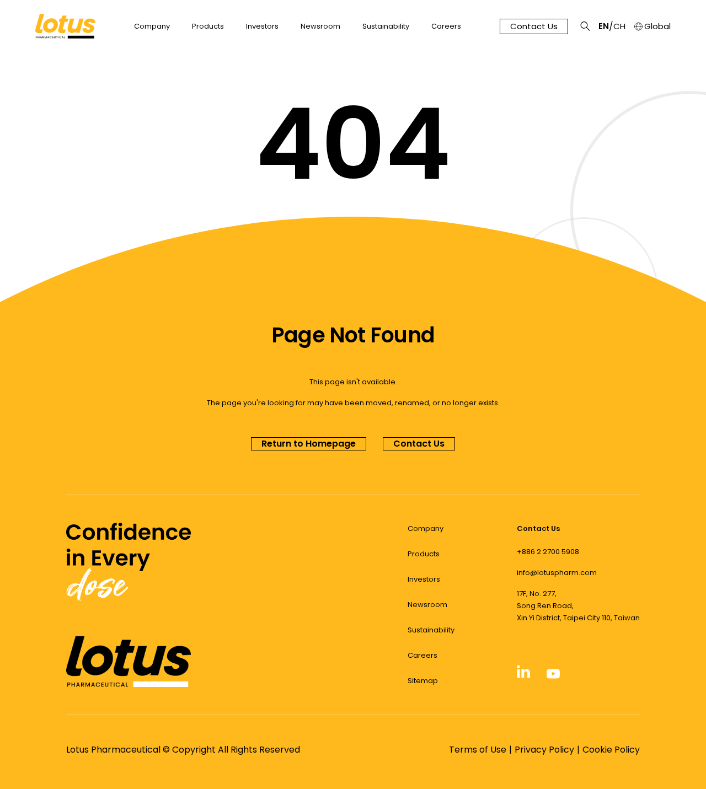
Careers (446, 26)
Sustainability (385, 26)
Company (152, 26)
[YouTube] (553, 677)
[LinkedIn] (523, 676)
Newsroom (320, 26)
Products (208, 26)
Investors (262, 26)
